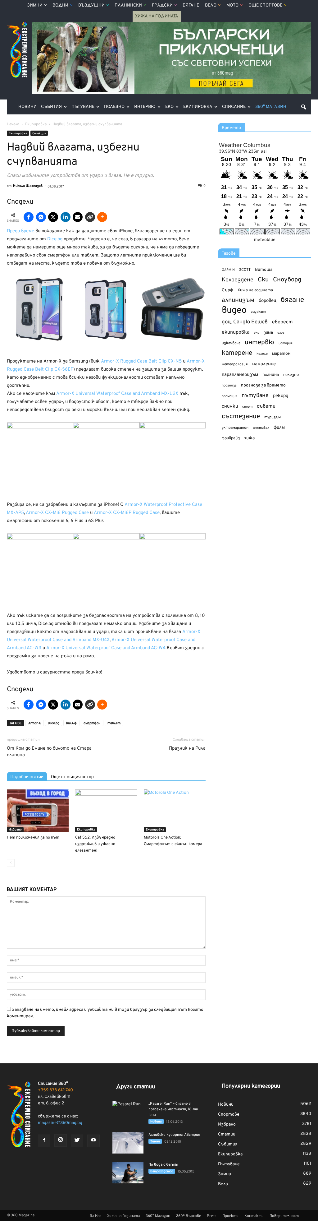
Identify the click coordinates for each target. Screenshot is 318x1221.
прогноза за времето (263, 385)
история (286, 343)
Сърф (227, 290)
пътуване (255, 395)
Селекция (39, 134)
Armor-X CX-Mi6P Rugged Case (127, 513)
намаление (264, 364)
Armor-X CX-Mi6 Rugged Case (57, 513)
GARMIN (228, 270)
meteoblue (264, 240)
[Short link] (90, 217)
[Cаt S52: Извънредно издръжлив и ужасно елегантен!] (106, 810)
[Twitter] (77, 1141)
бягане (292, 300)
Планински (128, 5)
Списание (234, 106)
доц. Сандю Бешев (245, 322)
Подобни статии (27, 776)
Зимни (35, 5)
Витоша (263, 269)
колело (262, 354)
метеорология (235, 364)
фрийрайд (231, 438)
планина (270, 374)
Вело (210, 5)
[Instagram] (60, 1140)
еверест (282, 322)
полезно (291, 374)
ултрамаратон (235, 427)
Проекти (230, 1216)
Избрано (15, 830)
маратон (281, 353)
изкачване (231, 343)
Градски (162, 5)
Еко (169, 106)
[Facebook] (44, 1141)
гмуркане (258, 312)
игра (280, 333)
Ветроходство (161, 1171)
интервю (259, 343)
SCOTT (245, 269)
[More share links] (102, 217)
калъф (71, 723)
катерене (237, 353)
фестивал (261, 428)
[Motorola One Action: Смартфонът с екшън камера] (175, 810)
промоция (229, 396)
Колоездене (237, 280)
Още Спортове (265, 5)
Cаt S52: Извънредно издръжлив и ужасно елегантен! (95, 844)
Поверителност (284, 1216)
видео (234, 310)
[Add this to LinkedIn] (65, 217)
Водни (60, 5)
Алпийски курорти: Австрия (174, 1134)
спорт (247, 407)
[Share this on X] (53, 217)
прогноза (229, 385)
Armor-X (34, 723)
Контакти (254, 1216)
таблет (113, 723)
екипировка (235, 332)
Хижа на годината (255, 290)
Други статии (135, 1086)
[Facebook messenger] (41, 217)
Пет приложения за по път (33, 837)
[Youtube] (93, 1141)
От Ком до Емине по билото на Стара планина (49, 752)
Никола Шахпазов (28, 186)
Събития (51, 106)
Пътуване (82, 106)
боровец (267, 301)
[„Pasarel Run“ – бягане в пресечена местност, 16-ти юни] (127, 1112)
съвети (266, 406)
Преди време (20, 231)
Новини (27, 106)
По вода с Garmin (163, 1164)
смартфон (92, 723)
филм (279, 428)
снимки (230, 406)
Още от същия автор (72, 776)
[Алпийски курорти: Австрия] (127, 1143)
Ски (263, 280)
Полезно (114, 106)
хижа (249, 438)
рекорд (280, 396)
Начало (13, 124)
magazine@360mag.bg (60, 1123)
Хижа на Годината (156, 16)
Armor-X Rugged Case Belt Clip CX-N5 (141, 361)
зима (268, 332)
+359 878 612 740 (55, 1090)
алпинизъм (238, 300)
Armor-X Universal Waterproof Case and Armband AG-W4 (106, 648)
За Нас (95, 1216)
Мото (232, 5)
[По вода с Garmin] (127, 1172)
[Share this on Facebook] (29, 217)
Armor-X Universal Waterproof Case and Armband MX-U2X (117, 394)
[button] (303, 106)
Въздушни (91, 5)
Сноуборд (287, 280)
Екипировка (197, 106)
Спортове (228, 1114)
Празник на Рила (187, 749)
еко (256, 333)
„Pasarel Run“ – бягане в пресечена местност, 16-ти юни (173, 1109)
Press (211, 1216)
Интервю (145, 106)
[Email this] (78, 217)
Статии (226, 1134)
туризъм (272, 417)
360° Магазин (270, 106)
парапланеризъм (240, 375)
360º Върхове (188, 1216)
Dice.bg (54, 239)
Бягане (191, 5)
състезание (241, 416)
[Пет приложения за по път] (38, 810)
